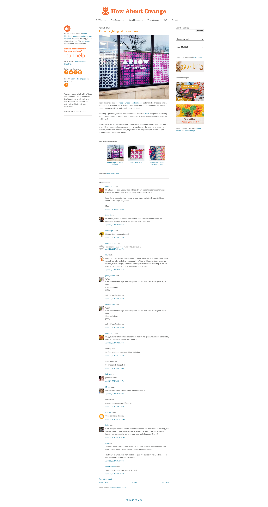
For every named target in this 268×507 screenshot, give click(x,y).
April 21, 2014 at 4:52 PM (114, 270)
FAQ (165, 20)
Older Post (165, 483)
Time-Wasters (153, 20)
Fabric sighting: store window (118, 31)
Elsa (107, 443)
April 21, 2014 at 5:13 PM (114, 343)
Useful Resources (136, 20)
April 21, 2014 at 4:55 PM (114, 299)
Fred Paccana (110, 467)
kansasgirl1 (109, 231)
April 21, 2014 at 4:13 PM (114, 238)
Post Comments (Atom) (118, 488)
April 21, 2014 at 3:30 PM (114, 225)
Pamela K (109, 412)
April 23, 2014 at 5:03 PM (114, 474)
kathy (107, 425)
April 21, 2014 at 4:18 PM (114, 249)
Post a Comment (105, 479)
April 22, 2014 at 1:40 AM (114, 394)
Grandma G (109, 186)
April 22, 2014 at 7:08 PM (114, 461)
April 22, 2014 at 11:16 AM (115, 437)
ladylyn (108, 374)
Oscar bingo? (198, 57)
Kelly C (108, 215)
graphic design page (78, 79)
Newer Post (103, 483)
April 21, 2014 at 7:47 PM (114, 356)
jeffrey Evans (110, 276)
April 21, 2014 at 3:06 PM (114, 209)
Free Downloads (117, 20)
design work (111, 173)
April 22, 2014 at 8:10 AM (114, 407)
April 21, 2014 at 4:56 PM (114, 328)
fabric (117, 173)
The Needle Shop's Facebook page (129, 103)
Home (134, 483)
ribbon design (190, 131)
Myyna (107, 387)
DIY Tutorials (101, 20)
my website (86, 41)
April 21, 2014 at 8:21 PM (114, 381)
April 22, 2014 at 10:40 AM (115, 419)
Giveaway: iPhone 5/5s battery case (157, 164)
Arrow (147, 114)
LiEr (106, 255)
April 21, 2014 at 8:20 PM (114, 368)
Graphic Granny (111, 243)
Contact (175, 20)
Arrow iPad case (136, 163)
